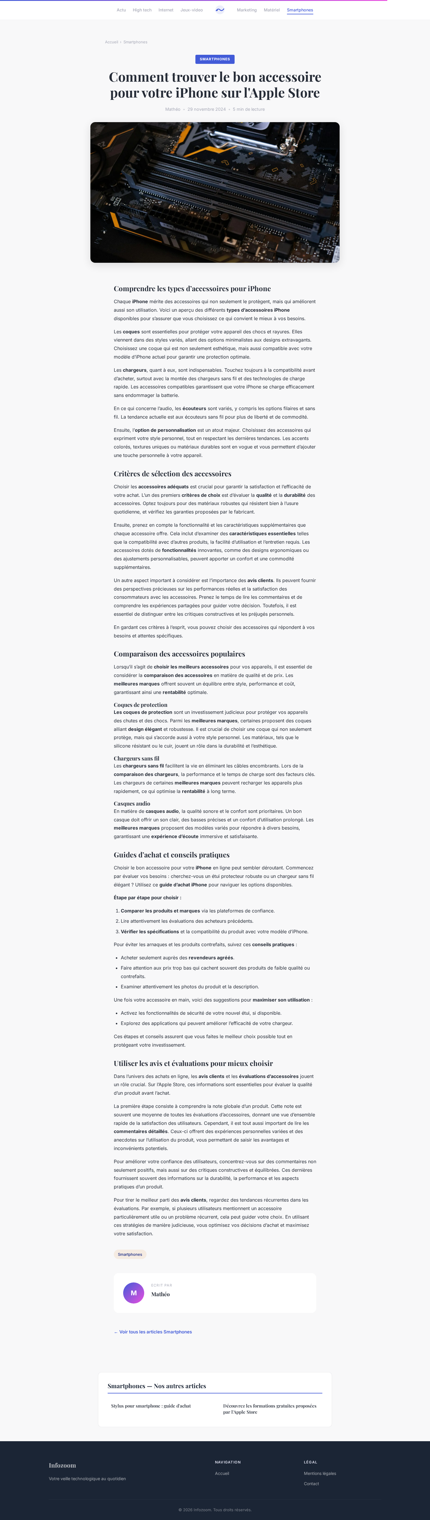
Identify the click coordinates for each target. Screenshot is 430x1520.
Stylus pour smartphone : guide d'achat (151, 1406)
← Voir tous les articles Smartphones (153, 1332)
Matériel (272, 9)
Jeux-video (191, 9)
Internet (166, 9)
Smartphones (300, 9)
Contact (311, 1483)
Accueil (111, 42)
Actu (121, 9)
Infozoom (62, 1465)
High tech (142, 9)
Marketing (247, 9)
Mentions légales (320, 1473)
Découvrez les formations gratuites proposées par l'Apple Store (270, 1409)
